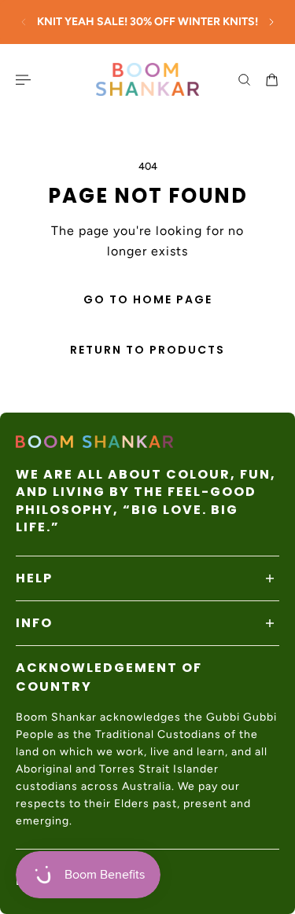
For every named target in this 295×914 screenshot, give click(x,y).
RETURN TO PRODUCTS (147, 350)
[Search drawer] (244, 79)
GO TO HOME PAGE (147, 299)
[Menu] (25, 79)
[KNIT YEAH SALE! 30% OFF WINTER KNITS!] (147, 22)
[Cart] (272, 79)
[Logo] (147, 79)
